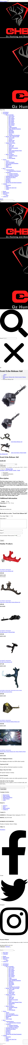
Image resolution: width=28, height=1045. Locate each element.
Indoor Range (6, 192)
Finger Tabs (11, 141)
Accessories (5, 113)
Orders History (6, 798)
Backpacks (8, 185)
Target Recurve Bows (11, 177)
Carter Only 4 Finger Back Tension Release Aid (10, 602)
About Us (5, 194)
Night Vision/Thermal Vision (15, 150)
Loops (10, 126)
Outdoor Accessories (10, 143)
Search (1, 338)
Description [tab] (5, 472)
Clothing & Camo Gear (11, 187)
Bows (4, 168)
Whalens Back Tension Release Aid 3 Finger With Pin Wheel (13, 751)
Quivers (10, 134)
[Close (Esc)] (4, 1043)
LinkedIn (10, 470)
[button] (1, 199)
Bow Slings (11, 122)
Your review (3, 518)
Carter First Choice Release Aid (6, 571)
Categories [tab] (5, 954)
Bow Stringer (12, 123)
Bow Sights (11, 119)
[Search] (14, 200)
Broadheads (8, 164)
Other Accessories (10, 154)
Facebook (2, 470)
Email (18, 470)
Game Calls (11, 145)
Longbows (8, 178)
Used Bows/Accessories (14, 135)
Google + (15, 470)
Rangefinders (12, 151)
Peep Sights (11, 131)
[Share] (3, 1043)
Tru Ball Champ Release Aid (6, 662)
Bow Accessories (10, 114)
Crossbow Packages (13, 173)
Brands (4, 191)
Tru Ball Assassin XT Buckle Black (7, 632)
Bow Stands (11, 121)
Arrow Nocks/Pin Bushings (12, 163)
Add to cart (3, 465)
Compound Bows (10, 169)
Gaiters (7, 189)
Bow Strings (11, 125)
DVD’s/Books (12, 158)
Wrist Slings (11, 132)
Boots (7, 186)
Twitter (6, 470)
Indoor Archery (6, 808)
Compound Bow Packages (15, 171)
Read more (2, 606)
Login (4, 800)
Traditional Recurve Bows (12, 176)
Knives (10, 144)
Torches (10, 153)
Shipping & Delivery (7, 797)
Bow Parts (8, 181)
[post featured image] (11, 567)
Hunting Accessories (13, 148)
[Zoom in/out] (0, 1043)
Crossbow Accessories (14, 174)
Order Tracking (6, 796)
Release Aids (12, 140)
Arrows (4, 159)
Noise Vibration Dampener (15, 128)
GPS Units (11, 146)
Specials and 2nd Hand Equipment (13, 182)
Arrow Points (9, 167)
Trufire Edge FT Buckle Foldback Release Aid (9, 721)
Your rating (3, 516)
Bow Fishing (12, 118)
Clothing (5, 183)
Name (2, 530)
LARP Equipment (13, 127)
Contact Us (5, 196)
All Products (6, 112)
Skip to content (3, 1)
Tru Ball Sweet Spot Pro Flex (6, 691)
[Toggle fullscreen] (2, 1043)
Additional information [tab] (8, 474)
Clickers (10, 139)
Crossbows (8, 172)
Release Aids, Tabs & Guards (12, 136)
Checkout (7, 946)
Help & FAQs (6, 795)
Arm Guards (11, 137)
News (7, 195)
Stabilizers (11, 130)
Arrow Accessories (10, 162)
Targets (10, 157)
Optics (10, 149)
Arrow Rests (11, 116)
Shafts (7, 166)
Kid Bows (8, 180)
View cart (2, 946)
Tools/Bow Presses (13, 155)
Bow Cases (11, 117)
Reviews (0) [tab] (5, 475)
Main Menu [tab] (5, 952)
